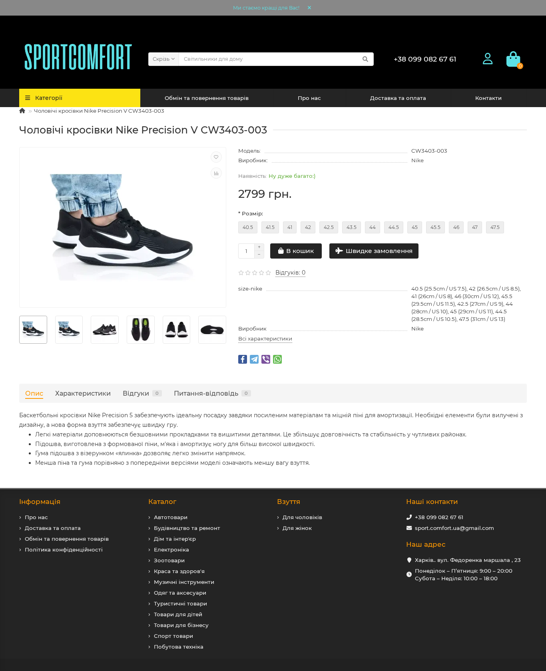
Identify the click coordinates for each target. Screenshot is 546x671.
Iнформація (39, 502)
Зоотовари (169, 560)
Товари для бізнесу (181, 625)
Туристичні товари (180, 603)
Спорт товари (173, 636)
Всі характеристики (265, 338)
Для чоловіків (302, 517)
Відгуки (141, 393)
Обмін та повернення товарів (207, 98)
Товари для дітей (178, 614)
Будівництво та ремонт (187, 528)
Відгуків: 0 (290, 272)
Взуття (288, 502)
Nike (417, 160)
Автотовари (170, 517)
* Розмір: (250, 213)
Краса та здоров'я (179, 571)
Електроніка (171, 549)
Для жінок (297, 528)
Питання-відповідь (211, 393)
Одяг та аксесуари (180, 592)
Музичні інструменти (184, 582)
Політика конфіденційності (64, 549)
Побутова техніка (178, 646)
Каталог (162, 502)
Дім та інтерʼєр (175, 539)
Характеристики (83, 393)
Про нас (309, 98)
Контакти (488, 98)
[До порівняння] (216, 173)
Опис (34, 393)
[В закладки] (216, 157)
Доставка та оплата (398, 98)
